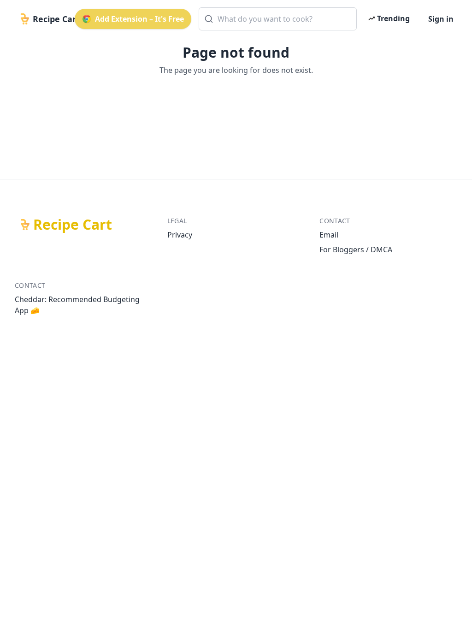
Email (328, 235)
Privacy (179, 235)
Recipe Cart (72, 224)
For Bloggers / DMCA (355, 249)
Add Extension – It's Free (139, 19)
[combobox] (278, 18)
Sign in (441, 19)
